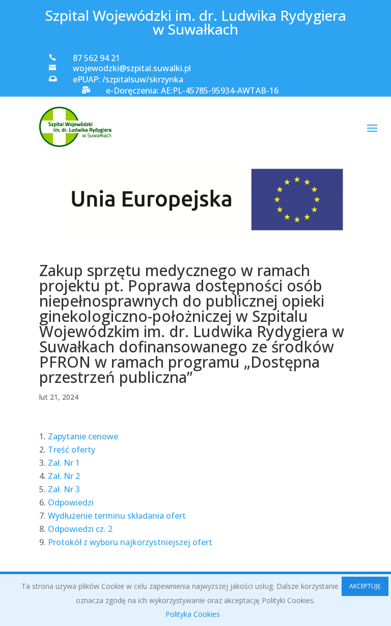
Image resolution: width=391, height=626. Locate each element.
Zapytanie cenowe (83, 436)
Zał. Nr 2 (64, 476)
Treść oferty (71, 449)
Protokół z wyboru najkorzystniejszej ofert (130, 542)
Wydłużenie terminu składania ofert (117, 515)
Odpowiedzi (71, 502)
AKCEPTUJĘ (365, 586)
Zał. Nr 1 (64, 462)
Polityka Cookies (192, 614)
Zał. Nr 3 (64, 489)
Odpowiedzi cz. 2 (80, 528)
